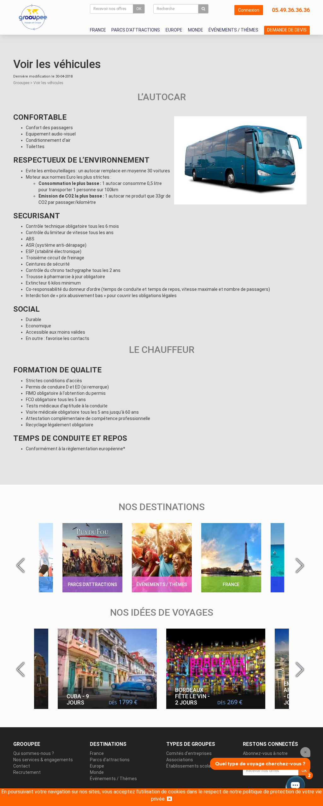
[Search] (203, 9)
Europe (174, 29)
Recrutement (27, 772)
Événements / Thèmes (233, 29)
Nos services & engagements (43, 759)
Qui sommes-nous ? (33, 753)
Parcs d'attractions (135, 29)
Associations (179, 759)
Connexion (248, 10)
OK (138, 9)
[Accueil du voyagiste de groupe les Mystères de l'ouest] (33, 17)
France (98, 29)
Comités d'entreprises (189, 753)
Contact (21, 766)
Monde (195, 29)
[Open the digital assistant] (295, 786)
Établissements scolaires (192, 766)
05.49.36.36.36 (291, 10)
